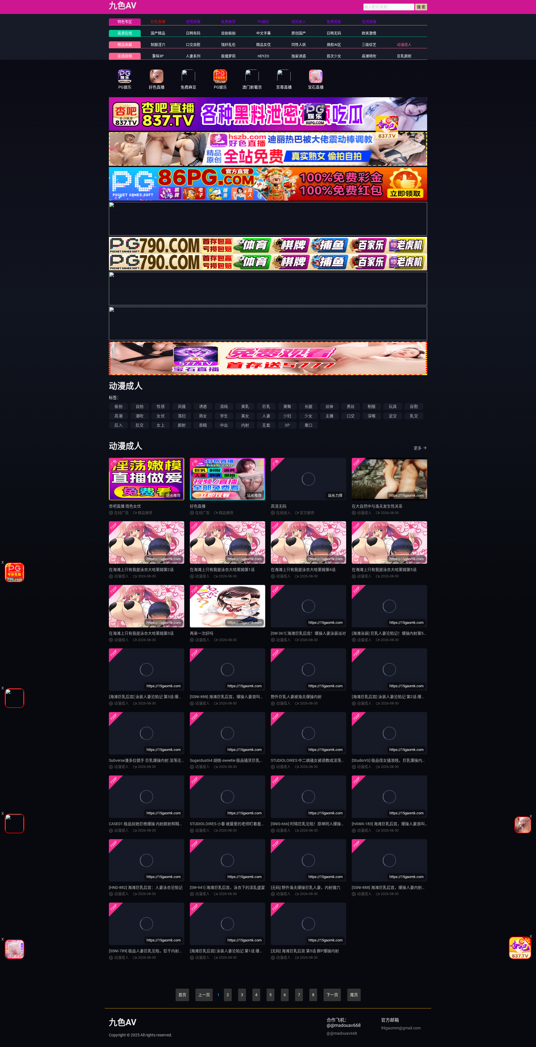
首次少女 (334, 56)
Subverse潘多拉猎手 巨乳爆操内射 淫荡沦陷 (147, 760)
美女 (245, 416)
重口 (308, 425)
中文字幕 (263, 33)
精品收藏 (125, 44)
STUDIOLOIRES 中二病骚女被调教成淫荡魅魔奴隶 (314, 760)
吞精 (203, 425)
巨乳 (266, 406)
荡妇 (182, 416)
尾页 (354, 995)
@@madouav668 (342, 1033)
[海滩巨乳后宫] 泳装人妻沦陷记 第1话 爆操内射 (230, 951)
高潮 (118, 416)
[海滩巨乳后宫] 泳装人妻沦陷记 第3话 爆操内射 (149, 696)
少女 (308, 416)
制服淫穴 (158, 44)
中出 (224, 425)
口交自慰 (193, 44)
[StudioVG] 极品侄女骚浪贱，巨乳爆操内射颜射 (393, 760)
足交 (393, 416)
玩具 (393, 406)
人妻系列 (193, 56)
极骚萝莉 (228, 56)
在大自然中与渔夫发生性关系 (377, 506)
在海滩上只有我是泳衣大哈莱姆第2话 (141, 569)
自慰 (414, 406)
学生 (224, 416)
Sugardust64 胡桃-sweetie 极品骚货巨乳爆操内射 (232, 760)
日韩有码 (193, 33)
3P (287, 425)
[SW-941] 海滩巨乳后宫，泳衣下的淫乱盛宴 (227, 887)
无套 (266, 425)
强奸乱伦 (228, 44)
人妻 (266, 416)
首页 (182, 995)
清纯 (224, 406)
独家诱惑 (298, 56)
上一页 (204, 995)
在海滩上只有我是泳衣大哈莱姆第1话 (222, 569)
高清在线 (125, 33)
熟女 (203, 416)
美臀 (287, 406)
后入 (118, 425)
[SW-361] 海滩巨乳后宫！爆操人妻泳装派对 (308, 633)
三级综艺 (369, 44)
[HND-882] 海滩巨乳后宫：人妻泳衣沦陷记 (146, 887)
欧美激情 (369, 33)
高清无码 (278, 506)
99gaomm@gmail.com (401, 1028)
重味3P (158, 56)
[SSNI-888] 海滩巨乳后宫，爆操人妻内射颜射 (391, 887)
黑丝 (351, 406)
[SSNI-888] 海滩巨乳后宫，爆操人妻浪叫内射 (229, 696)
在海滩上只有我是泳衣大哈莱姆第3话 (141, 633)
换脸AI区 (334, 44)
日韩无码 (334, 33)
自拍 (139, 406)
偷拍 (118, 406)
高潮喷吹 (369, 56)
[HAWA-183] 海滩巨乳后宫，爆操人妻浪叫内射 (392, 824)
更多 (418, 448)
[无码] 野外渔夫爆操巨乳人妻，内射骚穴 (305, 887)
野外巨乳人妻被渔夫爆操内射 (296, 696)
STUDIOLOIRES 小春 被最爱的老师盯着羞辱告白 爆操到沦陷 (241, 824)
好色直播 (197, 506)
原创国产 (298, 33)
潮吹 (139, 416)
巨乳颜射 (404, 56)
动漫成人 (404, 44)
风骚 (182, 406)
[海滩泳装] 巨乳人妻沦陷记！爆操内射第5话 (389, 633)
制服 (371, 406)
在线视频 (125, 56)
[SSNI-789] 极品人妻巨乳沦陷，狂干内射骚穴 (148, 951)
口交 (351, 416)
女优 (160, 416)
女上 (160, 425)
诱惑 (203, 406)
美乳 (245, 406)
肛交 (139, 425)
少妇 (287, 416)
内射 (245, 425)
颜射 (182, 425)
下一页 (332, 995)
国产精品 (158, 33)
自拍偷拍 (228, 33)
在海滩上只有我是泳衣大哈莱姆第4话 (303, 569)
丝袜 (329, 406)
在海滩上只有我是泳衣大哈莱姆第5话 (384, 569)
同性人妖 (298, 44)
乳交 (414, 416)
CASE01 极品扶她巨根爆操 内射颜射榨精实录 (148, 824)
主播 (329, 416)
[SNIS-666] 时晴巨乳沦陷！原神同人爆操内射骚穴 (313, 824)
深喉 (371, 416)
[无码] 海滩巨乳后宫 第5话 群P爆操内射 (305, 951)
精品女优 (263, 44)
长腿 (308, 406)
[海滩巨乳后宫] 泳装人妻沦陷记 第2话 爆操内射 (392, 696)
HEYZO (263, 56)
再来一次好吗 (201, 633)
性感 (160, 406)
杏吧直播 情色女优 (125, 506)
